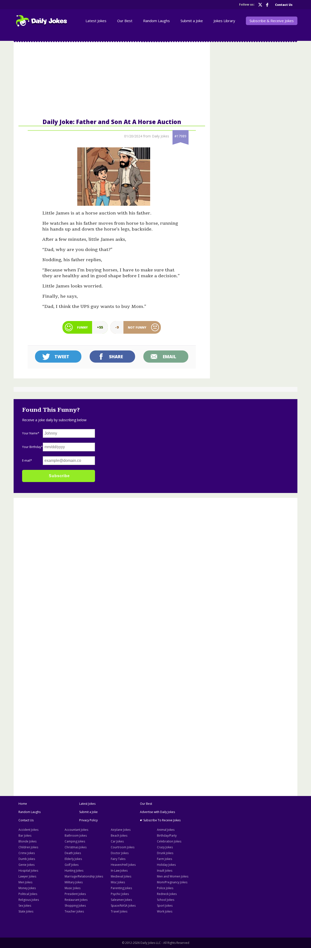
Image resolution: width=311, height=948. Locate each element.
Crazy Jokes (165, 847)
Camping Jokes (75, 841)
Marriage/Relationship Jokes (84, 876)
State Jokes (25, 911)
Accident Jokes (28, 830)
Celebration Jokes (169, 841)
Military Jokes (74, 882)
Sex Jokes (24, 905)
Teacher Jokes (74, 911)
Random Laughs (29, 812)
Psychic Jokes (120, 894)
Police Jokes (165, 888)
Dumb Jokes (26, 859)
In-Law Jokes (119, 870)
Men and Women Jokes (172, 876)
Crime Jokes (26, 853)
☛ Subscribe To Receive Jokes (160, 820)
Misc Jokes (118, 882)
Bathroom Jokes (76, 835)
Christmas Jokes (75, 847)
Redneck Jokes (167, 894)
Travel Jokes (119, 911)
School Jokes (165, 900)
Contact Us (26, 820)
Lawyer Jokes (27, 876)
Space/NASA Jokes (123, 905)
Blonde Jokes (27, 841)
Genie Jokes (26, 865)
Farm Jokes (164, 859)
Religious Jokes (28, 900)
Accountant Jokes (76, 830)
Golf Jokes (71, 865)
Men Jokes (25, 882)
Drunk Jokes (165, 853)
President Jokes (75, 894)
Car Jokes (117, 841)
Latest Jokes (87, 804)
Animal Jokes (165, 830)
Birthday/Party (167, 835)
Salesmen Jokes (121, 900)
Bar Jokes (24, 835)
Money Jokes (27, 888)
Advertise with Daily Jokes (157, 812)
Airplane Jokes (120, 830)
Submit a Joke (88, 812)
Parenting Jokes (121, 888)
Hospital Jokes (28, 870)
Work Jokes (164, 911)
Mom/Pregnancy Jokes (172, 882)
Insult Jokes (164, 870)
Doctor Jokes (120, 853)
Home (22, 804)
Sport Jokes (165, 905)
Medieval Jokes (121, 876)
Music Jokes (72, 888)
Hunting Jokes (74, 870)
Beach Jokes (119, 835)
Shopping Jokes (75, 905)
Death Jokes (73, 853)
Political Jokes (27, 894)
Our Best (146, 804)
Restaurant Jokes (76, 900)
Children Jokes (28, 847)
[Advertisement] (53, 574)
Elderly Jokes (73, 859)
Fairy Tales (118, 859)
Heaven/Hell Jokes (123, 865)
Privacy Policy (88, 820)
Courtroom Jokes (122, 847)
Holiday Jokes (166, 865)
